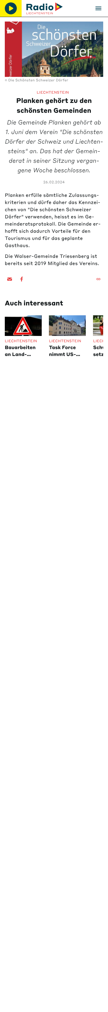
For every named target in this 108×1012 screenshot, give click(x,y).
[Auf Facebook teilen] (21, 279)
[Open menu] (98, 8)
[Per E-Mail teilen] (9, 279)
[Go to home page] (44, 8)
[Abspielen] (11, 8)
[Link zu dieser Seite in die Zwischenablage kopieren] (98, 279)
